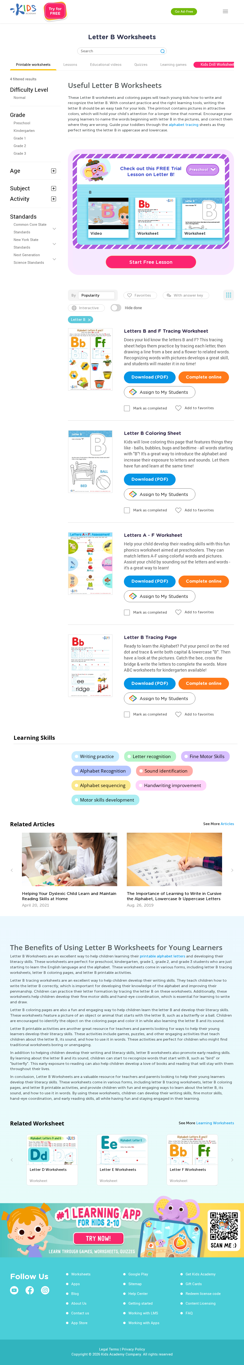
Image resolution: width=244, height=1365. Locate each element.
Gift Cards (194, 1283)
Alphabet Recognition (103, 771)
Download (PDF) (149, 377)
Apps (75, 1283)
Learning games (173, 64)
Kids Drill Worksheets (218, 64)
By (73, 295)
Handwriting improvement (172, 785)
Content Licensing (201, 1303)
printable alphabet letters (162, 956)
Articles (227, 824)
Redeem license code (203, 1293)
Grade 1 (20, 138)
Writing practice (97, 756)
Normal (19, 97)
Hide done (133, 307)
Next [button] (231, 870)
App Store (79, 1322)
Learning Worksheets (215, 1123)
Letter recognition (152, 756)
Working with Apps (143, 1322)
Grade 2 (20, 145)
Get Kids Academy (201, 1274)
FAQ (189, 1313)
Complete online (204, 377)
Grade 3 (20, 153)
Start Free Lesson (151, 262)
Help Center (138, 1293)
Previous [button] (12, 870)
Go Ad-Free (184, 12)
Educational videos (106, 64)
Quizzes (140, 64)
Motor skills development (107, 800)
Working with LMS (143, 1313)
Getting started (140, 1303)
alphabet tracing (183, 124)
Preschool (22, 122)
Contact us (80, 1313)
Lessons (70, 64)
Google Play (138, 1274)
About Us (78, 1303)
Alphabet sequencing (102, 785)
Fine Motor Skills (207, 756)
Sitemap (135, 1283)
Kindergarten (24, 130)
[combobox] (96, 295)
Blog (75, 1293)
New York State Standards (26, 243)
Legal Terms (109, 1349)
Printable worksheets (33, 64)
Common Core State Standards (30, 228)
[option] (69, 870)
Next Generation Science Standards (29, 258)
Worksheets (81, 1274)
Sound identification (166, 771)
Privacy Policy (133, 1349)
